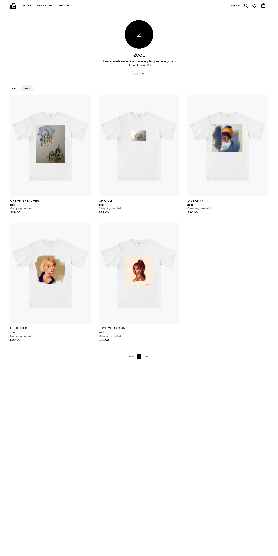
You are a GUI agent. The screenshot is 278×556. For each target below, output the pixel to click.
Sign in (235, 5)
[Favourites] (254, 5)
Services (63, 5)
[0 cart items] (263, 5)
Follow (139, 74)
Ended (27, 88)
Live (14, 88)
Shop (25, 5)
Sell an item (44, 5)
